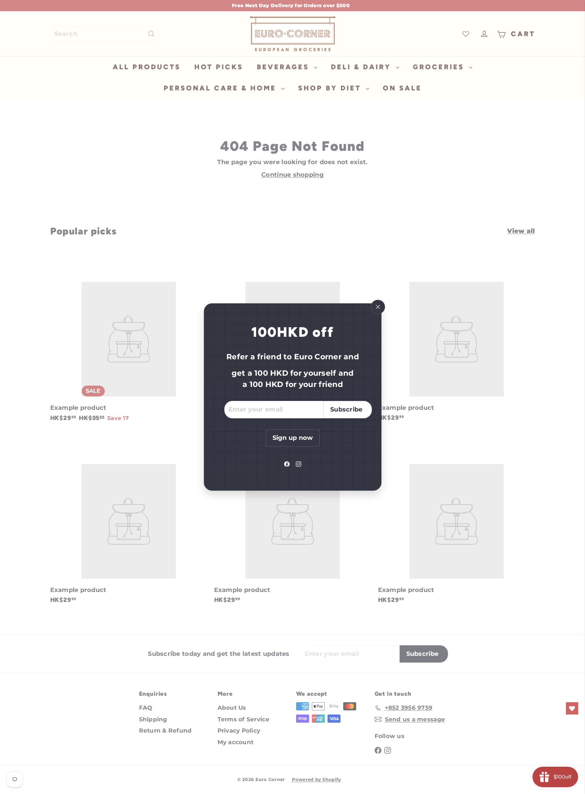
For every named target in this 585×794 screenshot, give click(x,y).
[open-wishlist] (572, 708)
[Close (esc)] (378, 307)
